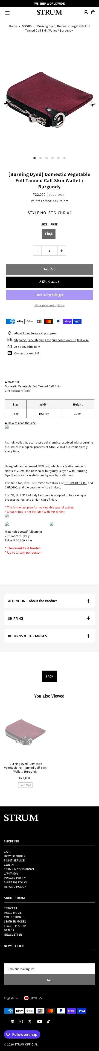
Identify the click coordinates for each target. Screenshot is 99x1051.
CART (7, 851)
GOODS (27, 26)
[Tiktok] (48, 1021)
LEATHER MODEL (15, 921)
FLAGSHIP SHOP (15, 926)
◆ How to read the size (20, 423)
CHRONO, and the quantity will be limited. (33, 487)
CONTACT (10, 865)
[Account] (86, 12)
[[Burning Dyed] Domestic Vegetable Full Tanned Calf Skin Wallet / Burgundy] (25, 732)
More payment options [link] (50, 305)
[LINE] (12, 1021)
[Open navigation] (19, 12)
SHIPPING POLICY (15, 882)
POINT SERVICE (14, 860)
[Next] (92, 104)
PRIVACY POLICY (15, 878)
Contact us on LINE (26, 353)
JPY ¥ (33, 998)
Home (13, 26)
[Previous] (7, 104)
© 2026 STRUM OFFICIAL (21, 1044)
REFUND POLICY (15, 886)
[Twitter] (30, 1021)
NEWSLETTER (13, 934)
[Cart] (93, 12)
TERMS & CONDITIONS (19, 869)
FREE (49, 233)
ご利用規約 (11, 873)
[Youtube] (39, 1021)
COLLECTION (12, 917)
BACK (49, 676)
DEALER (9, 930)
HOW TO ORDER (15, 856)
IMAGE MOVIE (13, 912)
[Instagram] (21, 1021)
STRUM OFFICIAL (75, 483)
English (9, 998)
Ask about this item (27, 346)
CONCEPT (10, 908)
